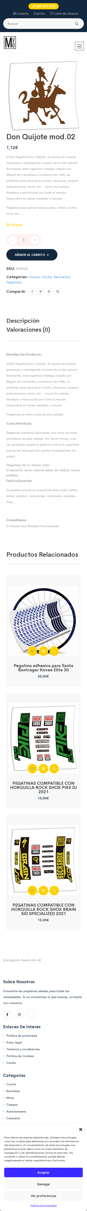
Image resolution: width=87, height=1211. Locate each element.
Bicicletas (13, 1091)
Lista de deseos (66, 13)
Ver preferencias (43, 1196)
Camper (12, 1105)
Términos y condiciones (23, 1049)
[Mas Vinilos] (10, 42)
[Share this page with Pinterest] (49, 291)
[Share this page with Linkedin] (57, 291)
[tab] (31, 320)
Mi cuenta (21, 13)
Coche (47, 277)
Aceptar (43, 1172)
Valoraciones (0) (28, 329)
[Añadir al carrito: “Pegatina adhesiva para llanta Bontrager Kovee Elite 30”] (43, 651)
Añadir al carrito (30, 255)
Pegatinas (13, 282)
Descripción (22, 320)
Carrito (39, 13)
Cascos (34, 277)
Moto (10, 1098)
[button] (81, 1129)
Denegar (43, 1184)
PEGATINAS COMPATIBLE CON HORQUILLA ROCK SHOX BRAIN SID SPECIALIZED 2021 (43, 909)
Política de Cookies (20, 1056)
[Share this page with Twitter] (40, 291)
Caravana (13, 1118)
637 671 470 (45, 6)
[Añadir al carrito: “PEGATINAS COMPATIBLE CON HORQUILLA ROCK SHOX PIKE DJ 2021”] (43, 768)
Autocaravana (16, 1111)
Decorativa (61, 277)
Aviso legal (14, 1042)
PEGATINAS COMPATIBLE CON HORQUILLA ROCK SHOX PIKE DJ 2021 (43, 787)
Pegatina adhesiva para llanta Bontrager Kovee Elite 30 (43, 668)
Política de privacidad (43, 1205)
